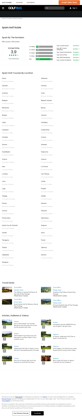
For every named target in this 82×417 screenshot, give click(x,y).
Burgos (4, 115)
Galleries (56, 334)
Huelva (4, 159)
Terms (44, 397)
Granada (44, 144)
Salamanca (44, 218)
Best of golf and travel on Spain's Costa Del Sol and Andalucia (63, 361)
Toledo (4, 247)
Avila (42, 93)
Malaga (4, 196)
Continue (37, 413)
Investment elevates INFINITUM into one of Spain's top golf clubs (64, 325)
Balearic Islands (46, 100)
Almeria (43, 86)
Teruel (43, 240)
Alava (4, 78)
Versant (19, 397)
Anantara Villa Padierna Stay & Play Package (64, 293)
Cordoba (5, 137)
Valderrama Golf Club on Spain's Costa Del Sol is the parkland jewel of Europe (26, 349)
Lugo (4, 189)
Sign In (74, 8)
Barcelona (5, 108)
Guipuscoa (44, 152)
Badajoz (5, 100)
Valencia (44, 247)
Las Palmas (45, 174)
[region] (41, 405)
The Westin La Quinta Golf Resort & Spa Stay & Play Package (25, 293)
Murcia (4, 203)
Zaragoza (5, 262)
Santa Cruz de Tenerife (10, 225)
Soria (42, 233)
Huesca (43, 159)
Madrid (43, 189)
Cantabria (44, 122)
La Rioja (5, 174)
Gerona (4, 144)
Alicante (5, 86)
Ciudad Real (45, 130)
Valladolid (5, 255)
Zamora (43, 255)
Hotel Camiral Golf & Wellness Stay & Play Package (26, 305)
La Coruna (44, 166)
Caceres (44, 115)
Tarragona (5, 240)
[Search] (47, 8)
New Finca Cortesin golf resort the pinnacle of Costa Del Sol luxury (25, 361)
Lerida (43, 181)
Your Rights (6, 401)
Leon (4, 181)
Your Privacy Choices (21, 413)
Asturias (5, 93)
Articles (16, 321)
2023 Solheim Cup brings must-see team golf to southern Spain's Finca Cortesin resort (25, 337)
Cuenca (43, 137)
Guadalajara (6, 152)
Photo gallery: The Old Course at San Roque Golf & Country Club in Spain (65, 349)
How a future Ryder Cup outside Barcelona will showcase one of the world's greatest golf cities (25, 325)
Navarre (43, 203)
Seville (4, 233)
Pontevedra (6, 218)
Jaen (3, 166)
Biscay (43, 108)
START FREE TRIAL (69, 2)
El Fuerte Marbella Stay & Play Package (65, 305)
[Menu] (3, 8)
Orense (4, 211)
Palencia (44, 211)
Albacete (44, 78)
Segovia (44, 225)
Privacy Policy (6, 399)
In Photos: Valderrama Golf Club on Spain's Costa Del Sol (64, 337)
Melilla (43, 196)
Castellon (5, 130)
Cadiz (4, 122)
